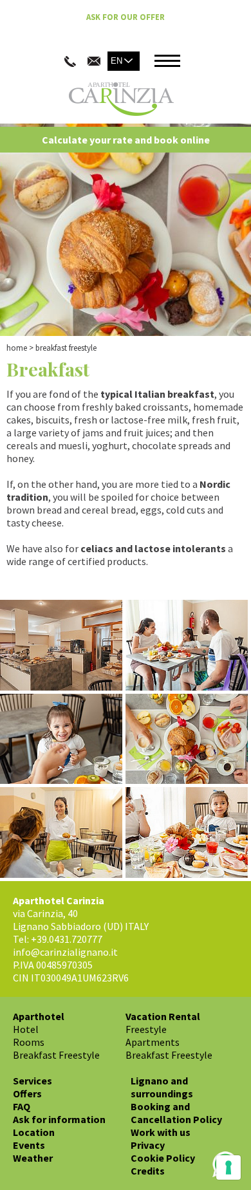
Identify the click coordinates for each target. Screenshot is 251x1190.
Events (29, 1145)
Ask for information (59, 1119)
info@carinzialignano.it (65, 951)
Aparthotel (38, 1016)
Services (32, 1080)
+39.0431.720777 (66, 939)
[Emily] (63, 834)
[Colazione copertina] (188, 741)
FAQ (21, 1106)
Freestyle (146, 1029)
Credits (148, 1170)
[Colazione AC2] (63, 741)
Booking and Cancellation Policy (176, 1113)
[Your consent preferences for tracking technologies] (228, 1167)
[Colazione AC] (188, 647)
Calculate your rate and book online (126, 139)
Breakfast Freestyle (56, 1054)
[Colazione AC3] (188, 834)
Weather (33, 1157)
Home (16, 347)
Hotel (26, 1029)
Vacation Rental (163, 1016)
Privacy (148, 1145)
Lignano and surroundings (162, 1087)
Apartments (153, 1042)
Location (34, 1132)
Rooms (28, 1042)
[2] (63, 647)
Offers (27, 1093)
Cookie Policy (163, 1157)
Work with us (161, 1132)
